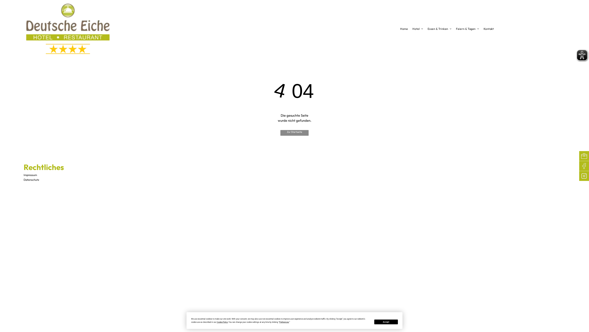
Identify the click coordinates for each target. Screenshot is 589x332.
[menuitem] (404, 28)
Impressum (30, 175)
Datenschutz (31, 180)
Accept (386, 322)
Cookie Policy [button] (222, 322)
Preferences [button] (284, 322)
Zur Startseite (294, 131)
